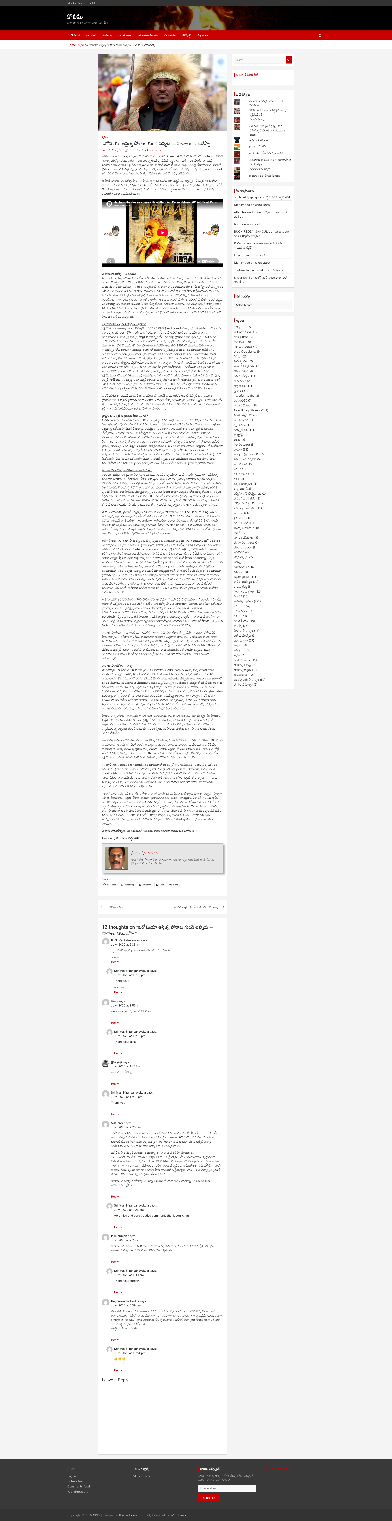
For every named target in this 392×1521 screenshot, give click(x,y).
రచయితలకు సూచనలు (148, 35)
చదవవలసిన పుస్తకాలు (261, 169)
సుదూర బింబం (242, 405)
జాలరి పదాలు (263, 205)
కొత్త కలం (239, 488)
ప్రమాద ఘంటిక (258, 146)
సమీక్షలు (238, 650)
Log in (71, 1476)
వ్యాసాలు (238, 645)
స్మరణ (105, 137)
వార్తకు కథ (240, 386)
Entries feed (75, 1481)
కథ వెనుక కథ (242, 474)
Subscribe (209, 1497)
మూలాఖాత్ (240, 513)
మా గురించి (91, 35)
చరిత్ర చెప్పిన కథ (243, 415)
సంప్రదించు (203, 35)
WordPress (178, 1515)
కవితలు (238, 606)
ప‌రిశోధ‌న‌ (239, 552)
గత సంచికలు (170, 35)
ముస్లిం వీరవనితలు (244, 542)
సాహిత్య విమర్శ (242, 665)
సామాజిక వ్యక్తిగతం (244, 366)
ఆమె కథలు (240, 381)
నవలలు (238, 572)
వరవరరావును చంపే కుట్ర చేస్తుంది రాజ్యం (196, 907)
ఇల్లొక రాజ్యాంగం (243, 484)
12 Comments (152, 150)
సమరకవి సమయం (244, 395)
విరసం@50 (240, 400)
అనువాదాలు (240, 675)
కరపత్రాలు (239, 327)
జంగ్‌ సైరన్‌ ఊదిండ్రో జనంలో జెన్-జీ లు (260, 279)
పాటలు (238, 449)
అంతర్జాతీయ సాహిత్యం (246, 679)
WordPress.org (77, 1491)
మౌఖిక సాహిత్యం (243, 684)
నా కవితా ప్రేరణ (114, 907)
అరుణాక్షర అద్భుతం (245, 508)
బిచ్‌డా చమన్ (241, 371)
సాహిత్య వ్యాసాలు (243, 601)
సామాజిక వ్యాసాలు (244, 591)
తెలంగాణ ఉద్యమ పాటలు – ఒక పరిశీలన (260, 214)
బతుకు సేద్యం (241, 376)
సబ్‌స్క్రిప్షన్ (186, 35)
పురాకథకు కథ (242, 567)
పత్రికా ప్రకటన (242, 577)
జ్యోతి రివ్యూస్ (241, 557)
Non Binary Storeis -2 (249, 410)
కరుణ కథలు (241, 611)
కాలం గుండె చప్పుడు (245, 351)
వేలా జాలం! (253, 224)
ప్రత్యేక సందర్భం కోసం (246, 503)
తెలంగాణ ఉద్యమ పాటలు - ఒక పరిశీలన (266, 103)
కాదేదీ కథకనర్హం (243, 581)
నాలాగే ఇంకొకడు (258, 139)
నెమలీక (238, 596)
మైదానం (238, 390)
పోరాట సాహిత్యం (243, 630)
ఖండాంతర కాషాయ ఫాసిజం (265, 175)
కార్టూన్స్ (238, 435)
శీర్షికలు (106, 35)
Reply (115, 962)
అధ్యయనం (240, 469)
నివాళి (237, 532)
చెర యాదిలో (241, 523)
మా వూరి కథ (241, 420)
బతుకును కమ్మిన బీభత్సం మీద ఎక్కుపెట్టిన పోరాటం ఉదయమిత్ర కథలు (267, 130)
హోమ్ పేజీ (75, 35)
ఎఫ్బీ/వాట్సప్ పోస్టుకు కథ (247, 493)
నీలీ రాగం (239, 342)
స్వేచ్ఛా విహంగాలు (244, 528)
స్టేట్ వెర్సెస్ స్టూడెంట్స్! (278, 197)
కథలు (237, 616)
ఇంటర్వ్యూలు (241, 640)
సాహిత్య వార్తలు (242, 670)
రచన (236, 479)
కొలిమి (75, 16)
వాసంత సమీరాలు (244, 537)
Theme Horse (128, 1515)
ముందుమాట (241, 464)
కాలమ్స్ (238, 626)
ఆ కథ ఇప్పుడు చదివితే (246, 454)
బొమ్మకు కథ (241, 430)
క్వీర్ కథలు (240, 425)
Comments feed (78, 1486)
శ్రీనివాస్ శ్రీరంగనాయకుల (129, 150)
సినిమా (237, 356)
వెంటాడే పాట (241, 621)
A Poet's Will (243, 332)
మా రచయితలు (125, 35)
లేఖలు (237, 439)
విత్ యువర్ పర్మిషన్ (245, 459)
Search (289, 60)
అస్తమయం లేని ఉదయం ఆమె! (266, 153)
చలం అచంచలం (243, 547)
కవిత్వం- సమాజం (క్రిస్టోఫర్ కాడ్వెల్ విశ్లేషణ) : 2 (268, 112)
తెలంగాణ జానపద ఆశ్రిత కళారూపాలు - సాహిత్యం (270, 162)
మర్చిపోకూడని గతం (245, 498)
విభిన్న (237, 562)
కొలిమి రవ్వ (240, 586)
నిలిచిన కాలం (241, 337)
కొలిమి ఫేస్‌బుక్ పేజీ (247, 75)
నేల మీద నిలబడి (243, 346)
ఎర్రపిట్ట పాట (241, 361)
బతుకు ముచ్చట (242, 635)
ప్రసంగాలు (239, 518)
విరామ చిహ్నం (257, 119)
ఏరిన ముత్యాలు (242, 660)
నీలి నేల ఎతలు (242, 444)
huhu (237, 224)
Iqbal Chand (242, 255)
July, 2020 (108, 150)
